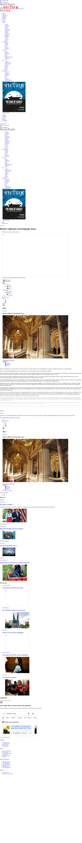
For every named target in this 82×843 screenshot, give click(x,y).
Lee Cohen (5, 630)
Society (6, 44)
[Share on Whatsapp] (5, 302)
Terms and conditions (7, 753)
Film (6, 54)
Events (4, 19)
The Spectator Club (6, 767)
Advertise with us (6, 743)
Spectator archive (6, 765)
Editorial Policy (6, 746)
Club (4, 20)
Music (6, 55)
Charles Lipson (6, 607)
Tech (6, 28)
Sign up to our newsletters (8, 773)
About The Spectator (7, 751)
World (6, 45)
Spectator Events (6, 766)
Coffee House (5, 42)
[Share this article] (4, 303)
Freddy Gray (2, 502)
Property (7, 66)
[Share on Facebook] (5, 299)
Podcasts (4, 16)
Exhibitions (7, 53)
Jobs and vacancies (6, 755)
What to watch (8, 62)
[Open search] (1, 123)
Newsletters (5, 15)
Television (7, 58)
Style (6, 68)
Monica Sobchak (6, 652)
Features (7, 73)
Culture (6, 27)
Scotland (7, 48)
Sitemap (4, 756)
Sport (6, 67)
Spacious (11, 295)
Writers (4, 14)
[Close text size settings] (4, 282)
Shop (4, 22)
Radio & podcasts (8, 57)
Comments (6, 297)
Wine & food (7, 63)
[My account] (23, 8)
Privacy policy (5, 752)
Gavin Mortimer (3, 560)
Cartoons (7, 78)
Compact (10, 291)
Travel (6, 65)
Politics (6, 24)
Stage (6, 59)
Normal (9, 293)
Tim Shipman (2, 526)
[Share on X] (5, 300)
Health (6, 69)
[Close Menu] (1, 125)
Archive (4, 21)
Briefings (4, 17)
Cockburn (7, 25)
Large (10, 288)
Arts (6, 51)
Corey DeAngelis (6, 585)
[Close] (1, 702)
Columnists (7, 74)
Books (6, 52)
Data (6, 46)
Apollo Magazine (6, 762)
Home (4, 13)
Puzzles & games (8, 80)
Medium (10, 286)
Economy (7, 47)
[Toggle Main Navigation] (1, 8)
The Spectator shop (6, 764)
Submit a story (5, 744)
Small (9, 285)
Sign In (20, 8)
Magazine (7, 29)
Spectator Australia (6, 761)
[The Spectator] (11, 8)
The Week (7, 72)
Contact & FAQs (6, 742)
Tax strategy (5, 754)
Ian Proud (2, 413)
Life (3, 60)
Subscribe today (6, 772)
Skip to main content (4, 0)
